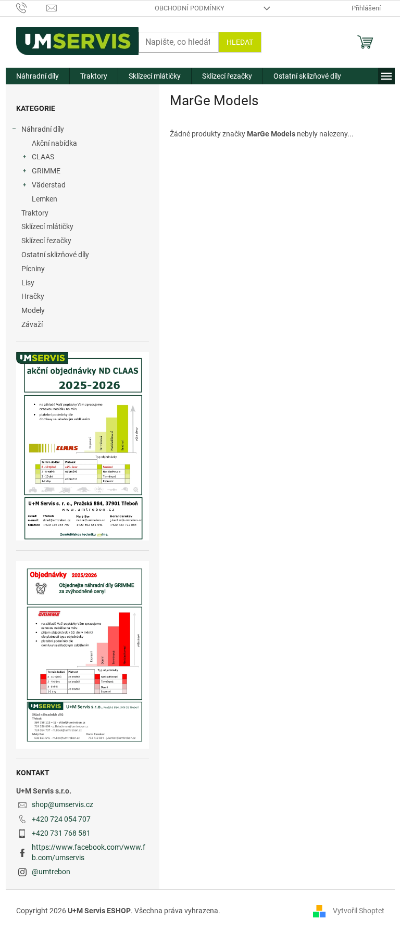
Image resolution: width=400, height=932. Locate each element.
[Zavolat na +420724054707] (31, 7)
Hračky (32, 296)
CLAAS (43, 157)
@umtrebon (51, 871)
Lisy (27, 283)
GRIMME (46, 171)
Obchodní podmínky (189, 8)
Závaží (32, 324)
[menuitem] (37, 76)
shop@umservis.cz (62, 804)
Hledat (240, 42)
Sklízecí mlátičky (47, 226)
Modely (33, 310)
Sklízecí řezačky (46, 240)
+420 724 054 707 (61, 819)
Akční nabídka (54, 143)
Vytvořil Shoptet (358, 910)
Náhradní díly (42, 129)
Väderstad (49, 185)
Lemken (44, 199)
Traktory (34, 213)
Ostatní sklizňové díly (55, 254)
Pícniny (33, 269)
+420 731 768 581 (61, 833)
